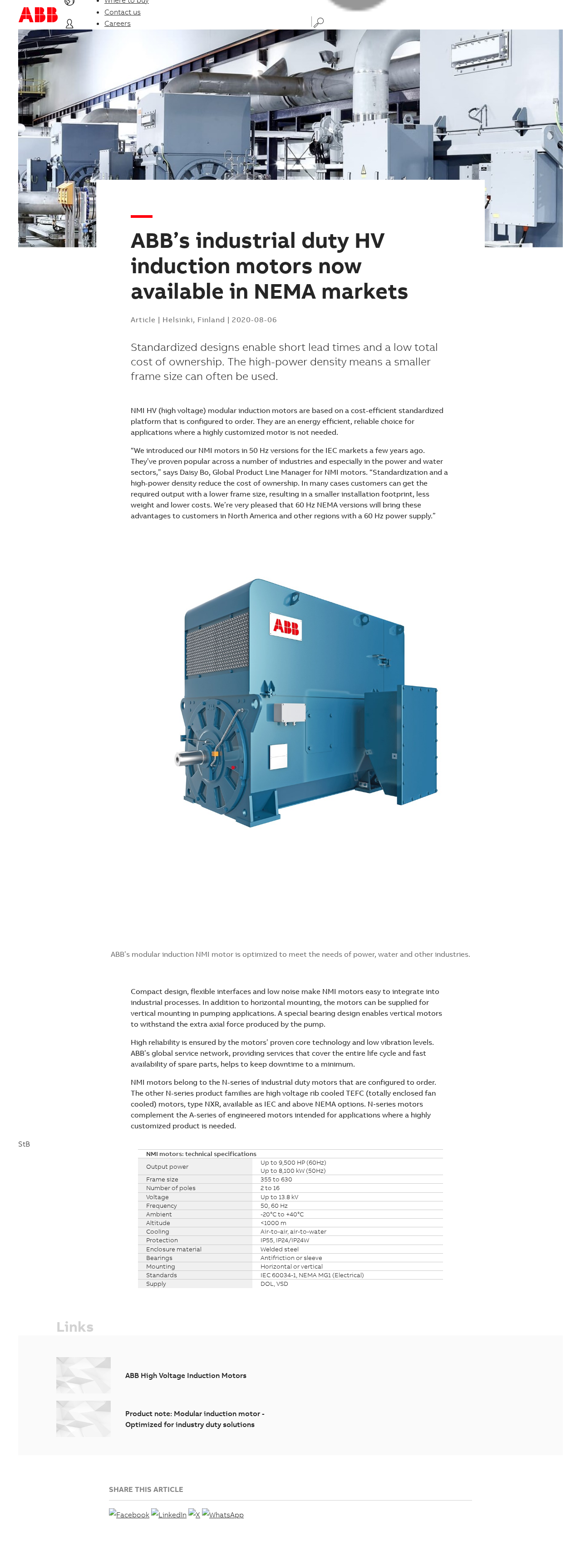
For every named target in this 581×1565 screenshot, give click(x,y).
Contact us (122, 11)
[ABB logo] (38, 14)
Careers (117, 23)
